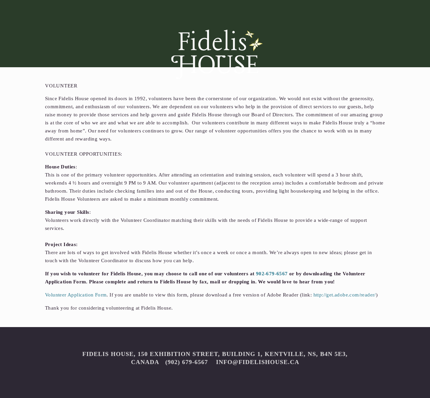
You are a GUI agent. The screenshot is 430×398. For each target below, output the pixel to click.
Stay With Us (104, 96)
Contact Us (266, 96)
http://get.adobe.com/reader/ (344, 294)
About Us (43, 96)
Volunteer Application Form (75, 294)
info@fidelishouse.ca (256, 362)
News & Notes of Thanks (359, 96)
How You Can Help (187, 96)
